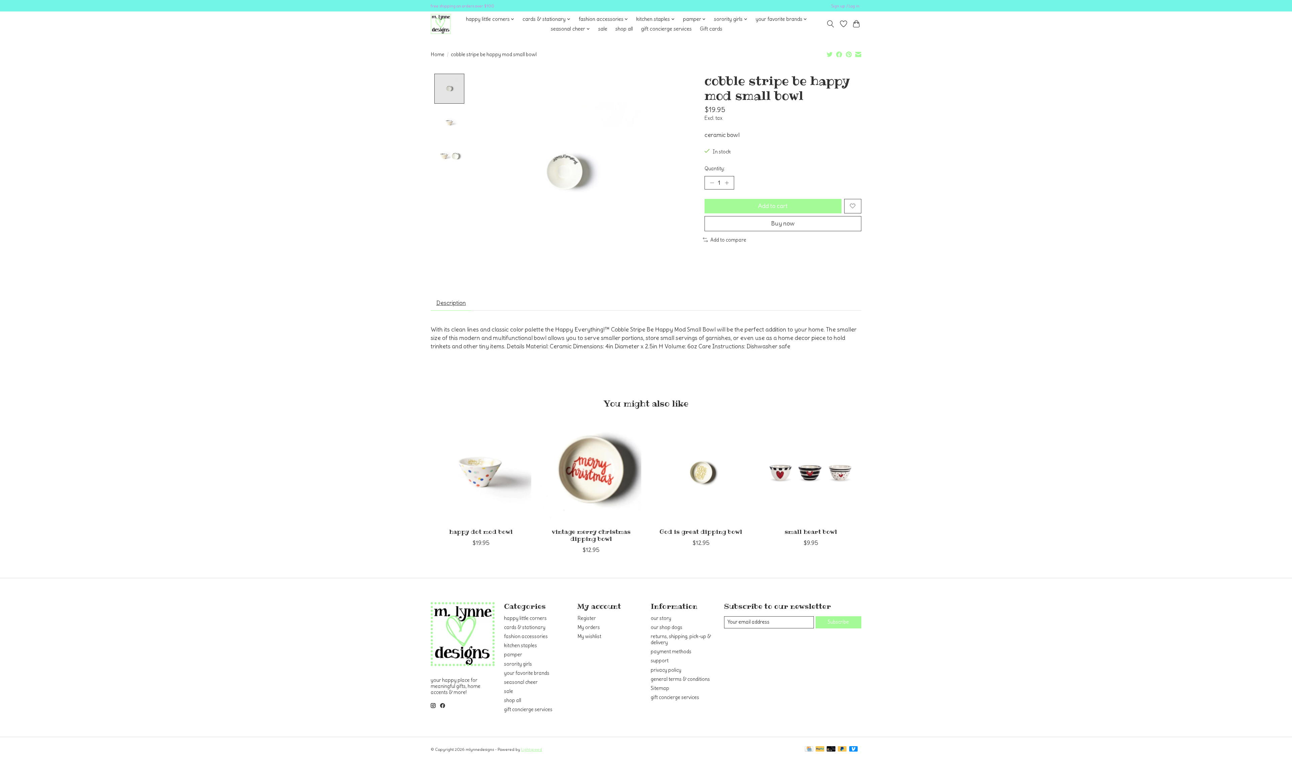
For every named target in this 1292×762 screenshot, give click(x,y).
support (660, 661)
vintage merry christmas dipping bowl (591, 535)
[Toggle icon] (830, 24)
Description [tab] (451, 303)
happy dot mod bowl (481, 532)
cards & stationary (524, 627)
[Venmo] (853, 749)
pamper (513, 655)
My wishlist (589, 636)
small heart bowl (811, 532)
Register (586, 618)
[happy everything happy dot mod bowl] (481, 472)
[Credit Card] (809, 749)
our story (661, 618)
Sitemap (660, 688)
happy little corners (525, 618)
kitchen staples (520, 646)
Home (437, 54)
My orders (588, 627)
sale (602, 29)
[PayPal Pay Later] (842, 749)
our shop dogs (666, 627)
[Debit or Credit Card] (831, 749)
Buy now (783, 223)
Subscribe (838, 622)
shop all (624, 29)
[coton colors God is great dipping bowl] (701, 472)
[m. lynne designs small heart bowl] (811, 472)
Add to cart (773, 206)
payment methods (671, 652)
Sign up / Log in (845, 5)
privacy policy (666, 670)
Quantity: (715, 169)
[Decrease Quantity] (712, 182)
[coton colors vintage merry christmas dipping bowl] (591, 472)
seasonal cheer (521, 682)
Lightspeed (531, 749)
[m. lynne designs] (441, 24)
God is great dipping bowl (700, 532)
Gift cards (711, 29)
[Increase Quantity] (726, 182)
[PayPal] (820, 749)
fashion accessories (526, 636)
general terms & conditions (680, 679)
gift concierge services (666, 29)
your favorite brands (526, 673)
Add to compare (728, 240)
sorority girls (518, 664)
